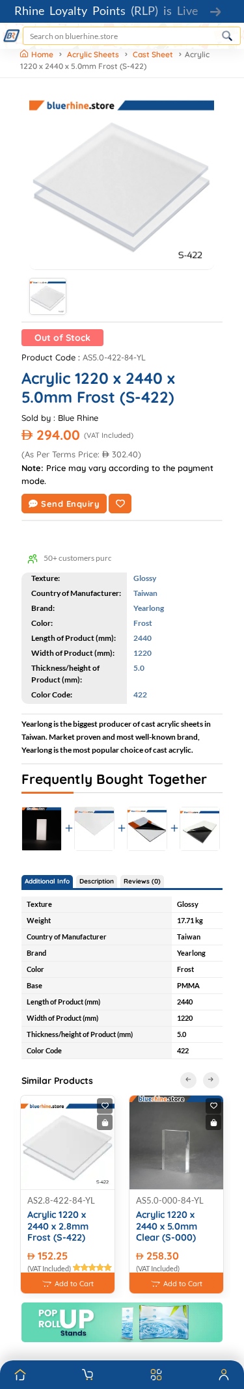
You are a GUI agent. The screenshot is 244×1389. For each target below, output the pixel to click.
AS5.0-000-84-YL (170, 1200)
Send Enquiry (70, 503)
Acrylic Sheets (93, 54)
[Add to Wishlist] (120, 503)
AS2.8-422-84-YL (61, 1200)
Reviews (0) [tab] (142, 881)
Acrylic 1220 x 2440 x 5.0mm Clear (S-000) (166, 1226)
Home (43, 54)
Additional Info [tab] (47, 881)
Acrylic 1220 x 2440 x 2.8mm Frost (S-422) (57, 1226)
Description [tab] (96, 881)
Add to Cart (74, 1283)
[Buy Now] (105, 1122)
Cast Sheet (153, 54)
